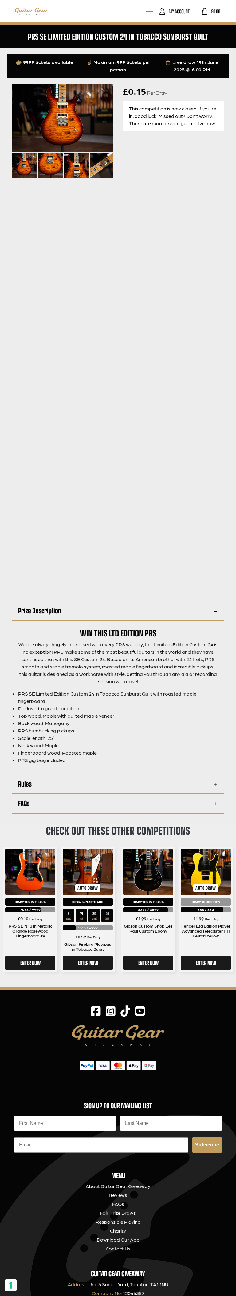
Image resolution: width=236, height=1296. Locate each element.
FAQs (24, 803)
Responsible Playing (118, 1222)
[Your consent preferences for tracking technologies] (11, 1285)
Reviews (118, 1195)
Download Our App (118, 1239)
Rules (25, 783)
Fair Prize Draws (118, 1213)
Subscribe (207, 1144)
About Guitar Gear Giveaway (118, 1186)
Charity (118, 1231)
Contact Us (118, 1248)
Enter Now (30, 963)
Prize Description (39, 610)
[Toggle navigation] (149, 11)
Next (105, 163)
